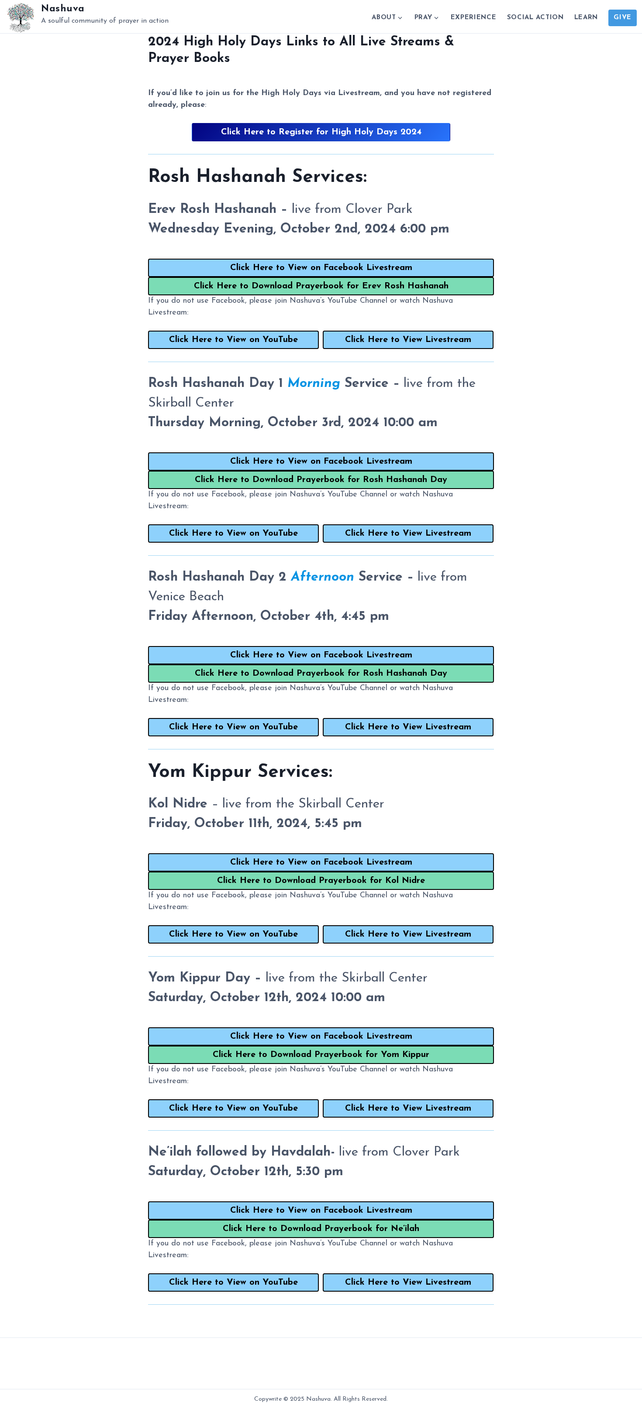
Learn (586, 17)
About (384, 17)
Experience (474, 17)
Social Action (535, 17)
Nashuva (63, 9)
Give (623, 17)
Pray (423, 17)
